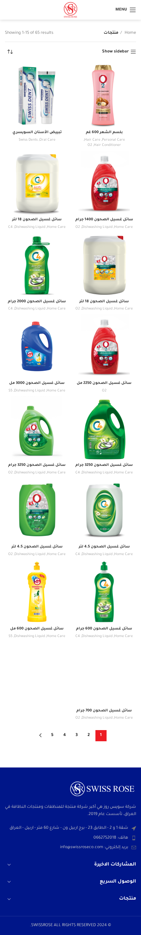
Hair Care (92, 140)
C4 (10, 227)
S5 (10, 391)
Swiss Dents (28, 140)
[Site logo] (70, 10)
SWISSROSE (42, 925)
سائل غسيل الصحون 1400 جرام (104, 220)
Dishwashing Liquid (97, 227)
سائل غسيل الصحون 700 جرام (104, 711)
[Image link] (102, 789)
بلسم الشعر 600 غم (104, 132)
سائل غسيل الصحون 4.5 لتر (104, 547)
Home (130, 33)
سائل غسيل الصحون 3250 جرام (104, 465)
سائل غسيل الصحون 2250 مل (104, 383)
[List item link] (70, 838)
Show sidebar (115, 52)
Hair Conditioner (107, 145)
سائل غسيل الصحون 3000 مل (37, 383)
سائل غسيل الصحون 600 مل (37, 629)
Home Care (123, 227)
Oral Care (47, 140)
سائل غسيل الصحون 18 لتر (37, 220)
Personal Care (113, 140)
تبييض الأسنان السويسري (37, 132)
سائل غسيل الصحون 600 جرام (104, 629)
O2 (90, 145)
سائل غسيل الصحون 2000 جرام (37, 302)
